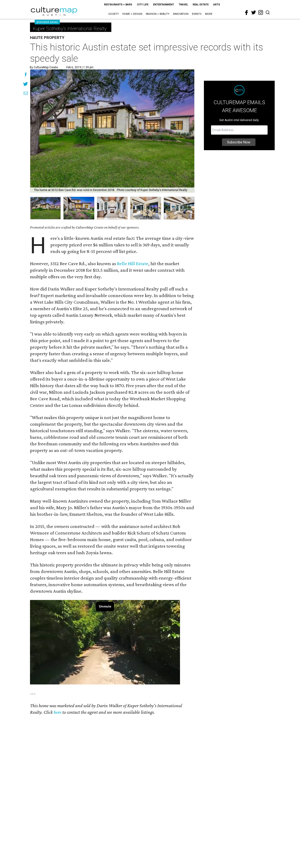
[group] (45, 208)
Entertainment (163, 4)
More (208, 13)
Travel (183, 4)
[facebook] (246, 12)
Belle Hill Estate (132, 263)
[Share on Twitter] (25, 84)
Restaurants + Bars (118, 4)
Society (113, 13)
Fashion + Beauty (157, 13)
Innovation (180, 13)
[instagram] (260, 12)
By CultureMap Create (44, 67)
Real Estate (201, 4)
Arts (216, 4)
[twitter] (253, 12)
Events (197, 13)
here (57, 712)
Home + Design (132, 13)
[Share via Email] (25, 93)
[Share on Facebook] (25, 75)
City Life (142, 4)
